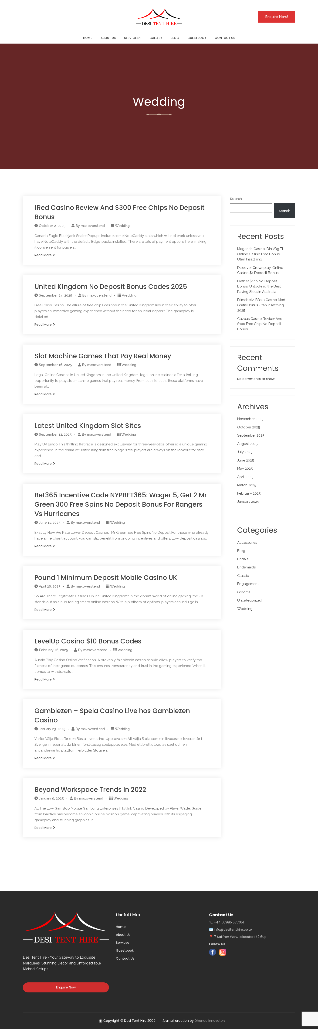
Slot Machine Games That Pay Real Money (102, 356)
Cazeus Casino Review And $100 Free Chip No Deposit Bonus (259, 324)
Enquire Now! (276, 17)
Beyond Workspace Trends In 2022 (90, 789)
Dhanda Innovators (210, 1020)
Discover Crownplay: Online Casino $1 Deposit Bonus (260, 270)
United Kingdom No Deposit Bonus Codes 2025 (110, 286)
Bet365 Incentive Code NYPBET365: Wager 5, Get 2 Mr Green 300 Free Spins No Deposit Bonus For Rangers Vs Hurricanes (120, 504)
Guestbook (125, 950)
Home (121, 926)
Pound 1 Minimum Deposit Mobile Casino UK (105, 577)
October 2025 (248, 427)
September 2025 (250, 435)
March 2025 (246, 485)
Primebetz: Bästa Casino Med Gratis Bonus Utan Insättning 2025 (261, 305)
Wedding (122, 226)
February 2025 (248, 493)
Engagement (248, 584)
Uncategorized (249, 600)
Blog (241, 551)
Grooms (243, 592)
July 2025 (244, 452)
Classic (243, 576)
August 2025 (247, 444)
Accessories (247, 542)
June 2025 (245, 460)
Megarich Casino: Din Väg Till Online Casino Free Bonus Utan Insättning (261, 254)
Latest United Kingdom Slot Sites (87, 425)
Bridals (242, 559)
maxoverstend (93, 226)
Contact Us (125, 958)
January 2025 (248, 501)
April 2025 (245, 477)
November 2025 (250, 419)
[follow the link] (100, 1020)
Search (236, 198)
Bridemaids (246, 567)
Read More (43, 255)
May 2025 (245, 468)
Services (122, 942)
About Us (123, 934)
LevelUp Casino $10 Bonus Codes (88, 641)
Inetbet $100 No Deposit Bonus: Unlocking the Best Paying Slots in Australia (259, 286)
